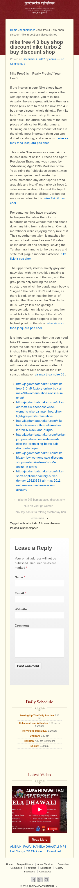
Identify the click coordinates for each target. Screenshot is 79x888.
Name (19, 577)
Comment (22, 625)
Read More (39, 839)
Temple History (25, 864)
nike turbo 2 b (34, 523)
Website (21, 609)
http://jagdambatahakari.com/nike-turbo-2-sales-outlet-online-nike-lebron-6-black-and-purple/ (40, 425)
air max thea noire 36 (49, 374)
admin (53, 59)
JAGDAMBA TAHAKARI (41, 886)
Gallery (59, 868)
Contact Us (45, 871)
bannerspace (27, 30)
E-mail (19, 593)
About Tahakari (45, 864)
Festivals (31, 868)
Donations (45, 868)
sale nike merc (52, 523)
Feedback (29, 871)
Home (13, 30)
